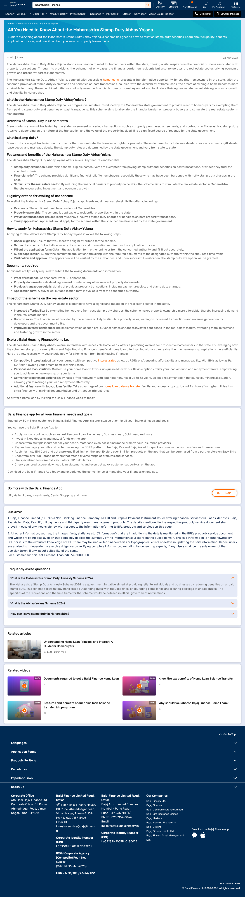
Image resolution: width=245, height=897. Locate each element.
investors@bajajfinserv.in (122, 826)
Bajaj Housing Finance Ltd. (161, 822)
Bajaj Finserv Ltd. (156, 801)
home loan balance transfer (122, 386)
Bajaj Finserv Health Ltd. (160, 831)
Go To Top (229, 734)
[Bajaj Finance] (17, 4)
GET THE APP (224, 493)
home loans (111, 79)
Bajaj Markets (154, 818)
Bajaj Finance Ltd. (156, 805)
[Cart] (206, 3)
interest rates (107, 360)
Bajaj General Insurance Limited (164, 809)
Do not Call (205, 14)
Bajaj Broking (153, 826)
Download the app (230, 14)
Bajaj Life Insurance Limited (162, 813)
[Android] (194, 835)
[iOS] (203, 835)
